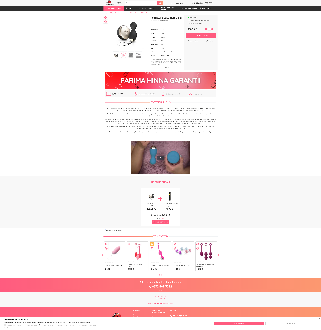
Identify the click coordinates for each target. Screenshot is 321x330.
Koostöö (136, 317)
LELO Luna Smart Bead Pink (113, 265)
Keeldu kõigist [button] (290, 323)
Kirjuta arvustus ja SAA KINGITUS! (160, 303)
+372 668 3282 (177, 4)
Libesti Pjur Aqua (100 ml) (170, 203)
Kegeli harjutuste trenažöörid (125, 12)
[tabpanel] (127, 33)
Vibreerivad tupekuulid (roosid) (160, 265)
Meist (134, 315)
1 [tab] (116, 55)
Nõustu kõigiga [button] (239, 323)
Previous (102, 255)
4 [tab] (138, 55)
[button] (113, 8)
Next (218, 255)
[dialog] (160, 323)
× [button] (319, 319)
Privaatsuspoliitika (85, 322)
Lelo (162, 30)
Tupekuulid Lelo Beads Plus (182, 265)
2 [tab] (123, 55)
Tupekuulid (114, 12)
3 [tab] (131, 55)
